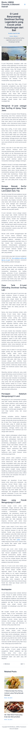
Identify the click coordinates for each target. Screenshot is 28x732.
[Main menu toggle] (24, 4)
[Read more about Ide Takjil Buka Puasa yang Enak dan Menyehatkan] (14, 707)
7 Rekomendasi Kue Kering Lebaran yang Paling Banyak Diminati (13, 693)
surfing (18, 539)
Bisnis (5, 697)
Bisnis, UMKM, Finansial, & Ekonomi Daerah (10, 4)
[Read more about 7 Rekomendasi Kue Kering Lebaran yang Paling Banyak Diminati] (14, 682)
